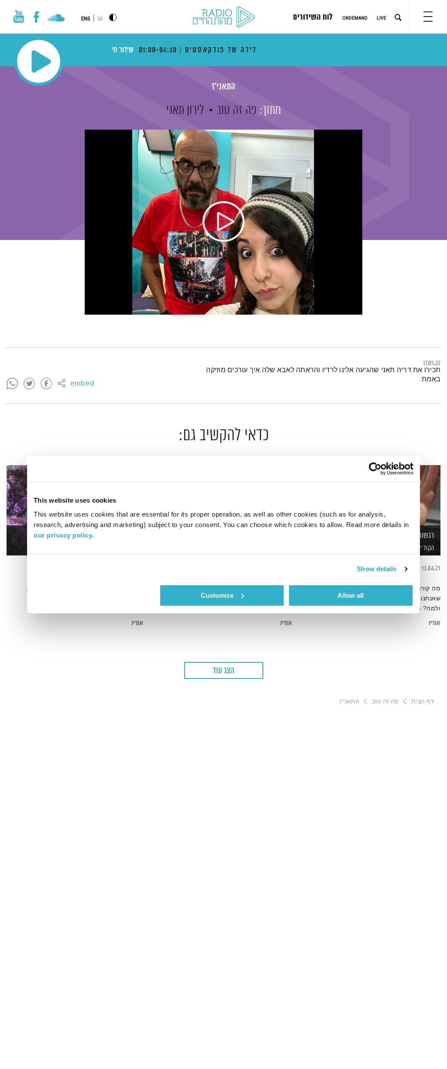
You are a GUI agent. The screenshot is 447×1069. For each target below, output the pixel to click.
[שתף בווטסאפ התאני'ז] (12, 384)
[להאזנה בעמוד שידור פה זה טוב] (223, 222)
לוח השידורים (313, 17)
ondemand (355, 18)
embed (82, 384)
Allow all (350, 595)
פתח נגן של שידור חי (38, 61)
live (381, 18)
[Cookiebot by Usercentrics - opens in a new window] (375, 468)
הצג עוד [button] (223, 671)
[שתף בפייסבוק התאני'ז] (46, 384)
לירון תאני (185, 110)
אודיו (434, 623)
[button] (428, 16)
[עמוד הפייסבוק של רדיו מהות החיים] (36, 17)
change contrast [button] (113, 17)
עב (100, 19)
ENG (85, 19)
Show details (376, 568)
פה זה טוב (237, 110)
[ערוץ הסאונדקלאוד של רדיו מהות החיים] (56, 19)
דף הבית (422, 701)
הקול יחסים (421, 548)
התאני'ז (223, 87)
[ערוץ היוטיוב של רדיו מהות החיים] (19, 16)
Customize (217, 595)
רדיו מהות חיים (224, 17)
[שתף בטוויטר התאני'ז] (29, 384)
